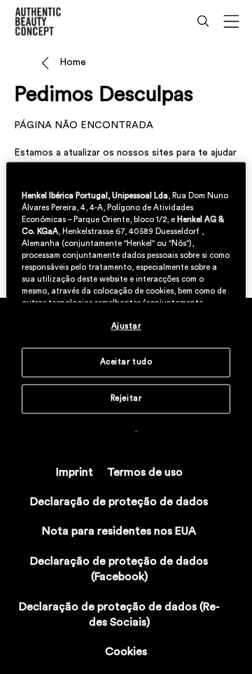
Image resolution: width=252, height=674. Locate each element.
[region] (126, 296)
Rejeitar (126, 398)
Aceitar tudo (126, 362)
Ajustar (126, 326)
